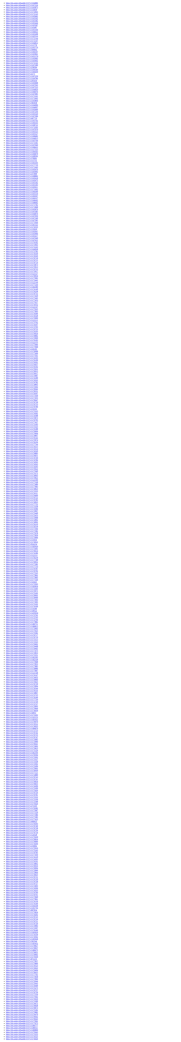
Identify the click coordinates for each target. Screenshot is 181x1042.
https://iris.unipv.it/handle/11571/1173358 (22, 506)
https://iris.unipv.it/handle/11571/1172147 (22, 41)
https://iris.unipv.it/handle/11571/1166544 (22, 70)
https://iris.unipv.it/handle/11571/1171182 (22, 143)
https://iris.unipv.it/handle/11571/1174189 (22, 378)
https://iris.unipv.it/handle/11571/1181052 (22, 719)
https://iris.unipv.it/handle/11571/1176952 (22, 562)
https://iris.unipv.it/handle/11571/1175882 (22, 1012)
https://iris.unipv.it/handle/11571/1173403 (22, 886)
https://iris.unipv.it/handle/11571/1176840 (22, 841)
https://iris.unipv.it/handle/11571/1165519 (22, 194)
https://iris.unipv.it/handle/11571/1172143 (22, 14)
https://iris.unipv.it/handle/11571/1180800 (22, 1030)
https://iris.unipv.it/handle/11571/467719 (21, 118)
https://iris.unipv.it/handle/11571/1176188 (22, 429)
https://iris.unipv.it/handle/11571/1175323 (22, 411)
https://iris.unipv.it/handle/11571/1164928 (22, 249)
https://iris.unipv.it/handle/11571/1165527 (22, 134)
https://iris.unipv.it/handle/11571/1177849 (22, 897)
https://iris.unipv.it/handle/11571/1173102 (22, 604)
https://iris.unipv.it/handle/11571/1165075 (22, 180)
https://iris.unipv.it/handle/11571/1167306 (22, 116)
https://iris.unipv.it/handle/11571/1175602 (22, 768)
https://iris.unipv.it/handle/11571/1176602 (22, 595)
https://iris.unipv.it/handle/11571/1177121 (22, 773)
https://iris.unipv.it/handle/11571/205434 (21, 81)
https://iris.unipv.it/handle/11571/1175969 (22, 338)
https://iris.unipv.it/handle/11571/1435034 (22, 613)
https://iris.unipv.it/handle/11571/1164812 (22, 43)
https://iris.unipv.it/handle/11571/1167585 (22, 220)
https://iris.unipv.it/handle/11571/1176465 (22, 648)
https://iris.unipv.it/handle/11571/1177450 (22, 855)
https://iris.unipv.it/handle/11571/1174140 (22, 904)
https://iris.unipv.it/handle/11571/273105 (21, 806)
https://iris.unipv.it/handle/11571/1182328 (22, 660)
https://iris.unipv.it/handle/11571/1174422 (22, 968)
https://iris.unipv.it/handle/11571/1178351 (22, 391)
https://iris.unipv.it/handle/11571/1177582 (22, 531)
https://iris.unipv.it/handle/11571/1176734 (22, 833)
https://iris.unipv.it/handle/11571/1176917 (22, 373)
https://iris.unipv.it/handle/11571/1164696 (22, 105)
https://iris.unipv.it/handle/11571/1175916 (22, 848)
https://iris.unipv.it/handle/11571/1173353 (22, 1034)
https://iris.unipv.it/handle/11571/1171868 (22, 207)
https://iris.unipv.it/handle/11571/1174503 (22, 462)
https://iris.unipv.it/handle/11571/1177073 (22, 1023)
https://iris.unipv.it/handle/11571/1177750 (22, 699)
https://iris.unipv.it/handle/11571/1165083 (22, 58)
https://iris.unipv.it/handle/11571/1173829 (22, 912)
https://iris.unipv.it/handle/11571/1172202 (22, 127)
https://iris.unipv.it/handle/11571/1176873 (22, 1008)
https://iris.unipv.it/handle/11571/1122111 (22, 555)
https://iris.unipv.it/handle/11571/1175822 (22, 478)
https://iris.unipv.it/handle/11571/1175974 (22, 440)
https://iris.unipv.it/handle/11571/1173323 (22, 642)
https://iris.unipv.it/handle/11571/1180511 (22, 1028)
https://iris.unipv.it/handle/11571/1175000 (22, 318)
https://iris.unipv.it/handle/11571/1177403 (22, 600)
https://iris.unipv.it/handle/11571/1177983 (22, 487)
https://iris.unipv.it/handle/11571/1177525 (22, 573)
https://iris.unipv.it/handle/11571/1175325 (22, 427)
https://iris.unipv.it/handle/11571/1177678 (22, 533)
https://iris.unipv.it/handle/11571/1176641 (22, 744)
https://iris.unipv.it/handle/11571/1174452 (22, 677)
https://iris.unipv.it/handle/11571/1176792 (22, 571)
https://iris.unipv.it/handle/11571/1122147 (22, 307)
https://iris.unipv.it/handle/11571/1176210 (22, 524)
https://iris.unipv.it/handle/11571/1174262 (22, 915)
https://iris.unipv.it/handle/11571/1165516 (22, 36)
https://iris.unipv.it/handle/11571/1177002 (22, 1021)
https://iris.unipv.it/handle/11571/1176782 (22, 382)
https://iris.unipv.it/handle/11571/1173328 (22, 762)
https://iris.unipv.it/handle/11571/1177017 (22, 302)
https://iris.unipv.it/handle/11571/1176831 (22, 952)
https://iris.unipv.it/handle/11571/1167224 (22, 5)
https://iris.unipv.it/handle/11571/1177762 (22, 974)
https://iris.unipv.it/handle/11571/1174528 (22, 316)
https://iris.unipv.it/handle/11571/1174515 (22, 447)
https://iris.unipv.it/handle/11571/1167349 (22, 218)
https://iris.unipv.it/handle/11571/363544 (21, 941)
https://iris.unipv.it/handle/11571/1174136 (22, 901)
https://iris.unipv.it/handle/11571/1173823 (22, 748)
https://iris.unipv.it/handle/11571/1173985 (22, 739)
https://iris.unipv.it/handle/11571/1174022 (22, 542)
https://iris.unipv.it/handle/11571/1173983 (22, 926)
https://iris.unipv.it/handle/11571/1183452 (22, 943)
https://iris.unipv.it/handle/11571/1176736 (22, 830)
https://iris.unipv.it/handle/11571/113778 (21, 45)
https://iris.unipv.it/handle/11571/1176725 (22, 917)
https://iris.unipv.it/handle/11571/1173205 (22, 589)
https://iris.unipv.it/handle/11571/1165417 (22, 236)
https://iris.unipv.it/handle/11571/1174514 (22, 449)
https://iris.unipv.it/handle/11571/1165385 (22, 211)
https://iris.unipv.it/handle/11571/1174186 (22, 553)
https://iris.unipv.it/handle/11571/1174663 (22, 475)
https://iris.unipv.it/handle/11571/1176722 (22, 498)
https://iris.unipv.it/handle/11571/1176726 (22, 793)
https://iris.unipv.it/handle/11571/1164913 (22, 138)
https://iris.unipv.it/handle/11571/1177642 (22, 997)
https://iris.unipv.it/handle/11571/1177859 (22, 535)
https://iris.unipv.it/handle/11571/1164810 (22, 89)
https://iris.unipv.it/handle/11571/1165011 (22, 187)
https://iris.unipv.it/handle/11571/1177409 (22, 353)
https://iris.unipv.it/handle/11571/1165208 (22, 34)
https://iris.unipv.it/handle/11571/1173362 (22, 764)
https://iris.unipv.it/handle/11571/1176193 (22, 331)
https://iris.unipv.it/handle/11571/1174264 (22, 844)
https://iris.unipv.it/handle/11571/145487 (21, 27)
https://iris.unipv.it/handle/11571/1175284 (22, 766)
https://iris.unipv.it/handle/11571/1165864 (22, 101)
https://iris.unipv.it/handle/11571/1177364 (22, 529)
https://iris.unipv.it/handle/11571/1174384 (22, 509)
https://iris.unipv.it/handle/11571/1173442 (22, 280)
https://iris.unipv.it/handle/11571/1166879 (22, 154)
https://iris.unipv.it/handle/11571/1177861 (22, 899)
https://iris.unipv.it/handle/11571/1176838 (22, 1006)
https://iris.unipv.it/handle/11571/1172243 (22, 247)
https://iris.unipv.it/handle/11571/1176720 (22, 923)
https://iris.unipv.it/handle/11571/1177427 (22, 422)
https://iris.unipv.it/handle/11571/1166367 (22, 196)
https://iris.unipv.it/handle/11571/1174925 (22, 875)
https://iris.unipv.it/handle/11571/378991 (21, 158)
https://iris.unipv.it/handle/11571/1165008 (22, 83)
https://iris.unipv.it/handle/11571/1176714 (22, 262)
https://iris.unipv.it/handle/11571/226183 (21, 349)
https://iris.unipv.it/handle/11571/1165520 (22, 114)
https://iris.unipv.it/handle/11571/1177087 (22, 810)
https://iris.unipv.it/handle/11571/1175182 (22, 1010)
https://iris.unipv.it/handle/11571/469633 (21, 821)
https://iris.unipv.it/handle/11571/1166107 (22, 52)
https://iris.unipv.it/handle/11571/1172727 (22, 704)
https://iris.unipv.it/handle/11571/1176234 (22, 557)
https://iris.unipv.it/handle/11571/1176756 (22, 992)
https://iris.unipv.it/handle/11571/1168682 (22, 203)
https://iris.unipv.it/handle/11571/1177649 (22, 471)
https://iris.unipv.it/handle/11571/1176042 (22, 389)
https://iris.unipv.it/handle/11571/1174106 (22, 606)
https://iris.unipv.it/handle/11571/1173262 (22, 757)
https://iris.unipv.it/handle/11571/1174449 (22, 986)
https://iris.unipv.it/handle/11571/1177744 (22, 444)
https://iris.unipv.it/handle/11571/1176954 (22, 276)
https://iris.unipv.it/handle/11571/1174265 (22, 467)
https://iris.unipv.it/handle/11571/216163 (21, 409)
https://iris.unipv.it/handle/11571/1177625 (22, 631)
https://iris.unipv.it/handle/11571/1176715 (22, 260)
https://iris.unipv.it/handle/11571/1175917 (22, 271)
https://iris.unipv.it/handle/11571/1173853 (22, 653)
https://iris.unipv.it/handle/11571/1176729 (22, 879)
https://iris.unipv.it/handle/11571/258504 (21, 67)
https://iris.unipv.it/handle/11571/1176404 (22, 970)
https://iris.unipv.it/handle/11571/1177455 (22, 398)
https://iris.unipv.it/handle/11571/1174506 (22, 314)
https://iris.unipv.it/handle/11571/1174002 (22, 522)
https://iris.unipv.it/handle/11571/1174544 (22, 688)
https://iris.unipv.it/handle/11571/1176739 (22, 684)
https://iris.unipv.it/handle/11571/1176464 (22, 431)
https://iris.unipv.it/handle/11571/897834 (21, 910)
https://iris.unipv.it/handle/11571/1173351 (22, 655)
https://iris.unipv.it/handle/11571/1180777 (22, 1026)
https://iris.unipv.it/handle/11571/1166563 (22, 152)
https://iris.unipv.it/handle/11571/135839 (21, 10)
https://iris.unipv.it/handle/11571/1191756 (22, 908)
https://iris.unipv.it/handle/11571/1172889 (22, 775)
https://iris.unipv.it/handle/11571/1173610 (22, 999)
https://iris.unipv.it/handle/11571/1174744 (22, 458)
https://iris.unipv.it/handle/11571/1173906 (22, 538)
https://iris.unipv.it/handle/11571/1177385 (22, 817)
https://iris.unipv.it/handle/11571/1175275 (22, 988)
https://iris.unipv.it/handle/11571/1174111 (22, 493)
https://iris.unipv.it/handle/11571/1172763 (22, 617)
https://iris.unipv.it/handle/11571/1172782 (22, 251)
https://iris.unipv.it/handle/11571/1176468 (22, 646)
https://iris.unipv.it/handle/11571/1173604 (22, 433)
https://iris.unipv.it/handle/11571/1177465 (22, 602)
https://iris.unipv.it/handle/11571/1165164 (22, 30)
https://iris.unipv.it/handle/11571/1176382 (22, 808)
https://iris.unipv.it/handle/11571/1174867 (22, 693)
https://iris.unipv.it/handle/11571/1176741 (22, 779)
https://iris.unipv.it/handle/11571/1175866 (22, 963)
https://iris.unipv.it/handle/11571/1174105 (22, 358)
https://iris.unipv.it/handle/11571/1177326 (22, 580)
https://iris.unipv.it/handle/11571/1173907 (22, 511)
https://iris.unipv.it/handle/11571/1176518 (22, 526)
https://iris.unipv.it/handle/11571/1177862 (22, 575)
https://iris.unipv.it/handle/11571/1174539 (22, 935)
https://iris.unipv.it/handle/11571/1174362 (22, 413)
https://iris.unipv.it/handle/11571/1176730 (22, 402)
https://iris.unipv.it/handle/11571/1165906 (22, 234)
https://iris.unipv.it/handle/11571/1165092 (22, 172)
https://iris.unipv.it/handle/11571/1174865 (22, 384)
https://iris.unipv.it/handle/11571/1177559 (22, 994)
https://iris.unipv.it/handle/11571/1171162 (22, 96)
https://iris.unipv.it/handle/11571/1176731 (22, 877)
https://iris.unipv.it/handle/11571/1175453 (22, 515)
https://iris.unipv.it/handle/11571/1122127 (22, 274)
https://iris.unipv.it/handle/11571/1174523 (22, 966)
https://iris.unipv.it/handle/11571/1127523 (22, 149)
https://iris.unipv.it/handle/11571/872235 (21, 959)
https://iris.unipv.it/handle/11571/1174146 (22, 697)
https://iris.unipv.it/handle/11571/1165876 (22, 209)
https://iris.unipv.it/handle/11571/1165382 (22, 21)
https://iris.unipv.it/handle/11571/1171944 (22, 223)
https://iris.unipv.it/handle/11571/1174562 (22, 937)
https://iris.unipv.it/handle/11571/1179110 (22, 691)
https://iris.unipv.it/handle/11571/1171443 (22, 167)
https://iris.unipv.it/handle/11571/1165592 (22, 18)
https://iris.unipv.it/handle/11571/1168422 (22, 147)
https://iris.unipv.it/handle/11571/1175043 (22, 1032)
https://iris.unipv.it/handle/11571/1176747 (22, 737)
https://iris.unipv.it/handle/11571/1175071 (22, 591)
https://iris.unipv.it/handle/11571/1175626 (22, 804)
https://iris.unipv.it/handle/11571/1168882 (22, 176)
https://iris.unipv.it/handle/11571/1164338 (22, 906)
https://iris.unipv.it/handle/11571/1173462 (22, 746)
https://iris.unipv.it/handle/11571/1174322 (22, 380)
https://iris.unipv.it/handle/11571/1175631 (22, 369)
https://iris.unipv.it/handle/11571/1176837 (22, 948)
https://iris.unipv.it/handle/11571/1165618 (22, 178)
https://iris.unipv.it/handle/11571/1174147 (22, 675)
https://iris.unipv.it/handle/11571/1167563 (22, 85)
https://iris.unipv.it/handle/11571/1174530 (22, 254)
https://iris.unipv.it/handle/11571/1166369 (22, 192)
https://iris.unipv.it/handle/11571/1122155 (22, 342)
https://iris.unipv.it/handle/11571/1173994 (22, 686)
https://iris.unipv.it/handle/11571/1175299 (22, 788)
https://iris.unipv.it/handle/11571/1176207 (22, 393)
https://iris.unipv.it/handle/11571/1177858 (22, 977)
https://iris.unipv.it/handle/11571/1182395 (22, 657)
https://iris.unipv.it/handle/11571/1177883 (22, 577)
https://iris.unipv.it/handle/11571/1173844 (22, 708)
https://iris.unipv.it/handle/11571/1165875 (22, 7)
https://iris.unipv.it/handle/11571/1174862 (22, 864)
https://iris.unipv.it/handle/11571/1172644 (22, 981)
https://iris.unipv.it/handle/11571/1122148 (22, 673)
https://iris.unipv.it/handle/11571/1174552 (22, 305)
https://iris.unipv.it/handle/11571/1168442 (22, 200)
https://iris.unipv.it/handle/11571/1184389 (22, 287)
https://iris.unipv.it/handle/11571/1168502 (22, 156)
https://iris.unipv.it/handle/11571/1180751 (22, 624)
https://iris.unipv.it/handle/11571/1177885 (22, 666)
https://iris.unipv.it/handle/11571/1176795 (22, 420)
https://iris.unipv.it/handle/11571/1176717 (22, 635)
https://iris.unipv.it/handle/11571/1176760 (22, 892)
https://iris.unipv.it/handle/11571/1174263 (22, 859)
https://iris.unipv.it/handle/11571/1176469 (22, 495)
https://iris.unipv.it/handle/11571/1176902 (22, 955)
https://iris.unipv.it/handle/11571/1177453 (22, 300)
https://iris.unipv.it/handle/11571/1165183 (22, 185)
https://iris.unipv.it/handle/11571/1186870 (22, 728)
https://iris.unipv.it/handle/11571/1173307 (22, 928)
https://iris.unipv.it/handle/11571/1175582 (22, 633)
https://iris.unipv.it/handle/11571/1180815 (22, 626)
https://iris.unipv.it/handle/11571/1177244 (22, 285)
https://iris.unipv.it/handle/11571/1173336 (22, 799)
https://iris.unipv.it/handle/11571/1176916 (22, 866)
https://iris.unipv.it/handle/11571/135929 (21, 229)
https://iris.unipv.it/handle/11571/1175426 (22, 790)
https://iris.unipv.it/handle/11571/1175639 (22, 837)
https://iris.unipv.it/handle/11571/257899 (21, 174)
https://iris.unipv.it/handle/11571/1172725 (22, 695)
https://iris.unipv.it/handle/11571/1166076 (22, 92)
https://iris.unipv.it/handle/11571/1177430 (22, 396)
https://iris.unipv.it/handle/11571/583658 (21, 103)
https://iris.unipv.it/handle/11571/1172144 (22, 38)
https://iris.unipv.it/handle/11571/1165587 (22, 25)
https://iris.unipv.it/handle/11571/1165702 (22, 121)
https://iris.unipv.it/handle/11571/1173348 (22, 801)
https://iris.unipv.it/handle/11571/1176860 (22, 679)
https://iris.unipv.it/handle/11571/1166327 (22, 198)
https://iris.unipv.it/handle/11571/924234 (21, 544)
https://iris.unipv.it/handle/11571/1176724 (22, 919)
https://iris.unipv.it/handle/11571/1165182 (22, 183)
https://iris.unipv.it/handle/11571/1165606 (22, 109)
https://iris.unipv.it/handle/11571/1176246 (22, 930)
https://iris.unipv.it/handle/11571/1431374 (22, 56)
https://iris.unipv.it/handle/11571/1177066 (22, 345)
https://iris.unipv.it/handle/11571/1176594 (22, 755)
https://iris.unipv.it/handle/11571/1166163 (22, 123)
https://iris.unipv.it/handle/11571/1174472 (22, 1003)
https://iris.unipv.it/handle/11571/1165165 (22, 163)
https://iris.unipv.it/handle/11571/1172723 (22, 730)
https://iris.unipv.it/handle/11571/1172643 (22, 983)
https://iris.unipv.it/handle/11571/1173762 (22, 322)
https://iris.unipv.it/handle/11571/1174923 (22, 502)
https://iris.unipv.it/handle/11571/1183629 (22, 932)
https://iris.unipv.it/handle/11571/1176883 (22, 453)
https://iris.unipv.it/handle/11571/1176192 (22, 367)
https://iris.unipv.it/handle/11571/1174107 (22, 325)
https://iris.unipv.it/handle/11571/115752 (21, 160)
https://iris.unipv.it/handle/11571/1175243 (22, 850)
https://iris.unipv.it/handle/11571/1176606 (22, 597)
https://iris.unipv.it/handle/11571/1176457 (22, 365)
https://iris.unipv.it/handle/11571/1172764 (22, 620)
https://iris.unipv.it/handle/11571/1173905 (22, 628)
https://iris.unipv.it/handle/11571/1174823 (22, 489)
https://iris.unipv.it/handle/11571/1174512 (22, 724)
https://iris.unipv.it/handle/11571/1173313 (22, 640)
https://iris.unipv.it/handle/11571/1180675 (22, 950)
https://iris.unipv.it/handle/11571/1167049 (22, 238)
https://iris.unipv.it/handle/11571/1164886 (22, 3)
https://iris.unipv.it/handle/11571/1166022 (22, 32)
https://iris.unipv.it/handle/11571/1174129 (22, 857)
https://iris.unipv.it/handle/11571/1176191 (22, 861)
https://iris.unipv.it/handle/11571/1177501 (22, 356)
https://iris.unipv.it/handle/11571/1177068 (22, 347)
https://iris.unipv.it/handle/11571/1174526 (22, 256)
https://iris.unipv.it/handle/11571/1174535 (22, 227)
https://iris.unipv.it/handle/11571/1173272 (22, 473)
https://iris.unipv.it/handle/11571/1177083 (22, 278)
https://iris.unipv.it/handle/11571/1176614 (22, 551)
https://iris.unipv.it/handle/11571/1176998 (22, 351)
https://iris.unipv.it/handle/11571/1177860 (22, 979)
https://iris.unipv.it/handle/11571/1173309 (22, 1001)
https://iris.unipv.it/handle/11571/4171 (20, 74)
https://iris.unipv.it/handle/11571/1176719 (22, 637)
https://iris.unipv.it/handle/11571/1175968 (22, 518)
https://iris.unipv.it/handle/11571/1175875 (22, 418)
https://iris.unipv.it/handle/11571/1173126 (22, 750)
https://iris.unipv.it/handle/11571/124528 (21, 835)
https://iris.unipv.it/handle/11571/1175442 (22, 387)
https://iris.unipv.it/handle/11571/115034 (21, 540)
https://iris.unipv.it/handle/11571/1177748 (22, 560)
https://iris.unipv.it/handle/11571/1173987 (22, 376)
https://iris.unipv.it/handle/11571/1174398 (22, 416)
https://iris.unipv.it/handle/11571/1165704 (22, 140)
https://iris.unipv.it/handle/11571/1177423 (22, 819)
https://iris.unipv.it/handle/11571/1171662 (22, 98)
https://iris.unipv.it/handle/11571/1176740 (22, 826)
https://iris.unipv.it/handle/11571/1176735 (22, 735)
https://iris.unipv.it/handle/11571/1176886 (22, 668)
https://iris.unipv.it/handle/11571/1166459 (22, 72)
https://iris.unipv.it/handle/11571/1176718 (22, 258)
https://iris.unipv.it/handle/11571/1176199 (22, 360)
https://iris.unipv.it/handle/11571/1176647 (22, 400)
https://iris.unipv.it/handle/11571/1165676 (22, 169)
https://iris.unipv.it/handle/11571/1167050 (22, 216)
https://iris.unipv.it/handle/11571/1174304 (22, 888)
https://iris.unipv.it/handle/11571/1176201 (22, 362)
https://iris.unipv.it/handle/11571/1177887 (22, 671)
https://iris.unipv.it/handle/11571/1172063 (22, 12)
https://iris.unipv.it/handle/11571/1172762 (22, 615)
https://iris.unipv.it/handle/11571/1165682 (22, 16)
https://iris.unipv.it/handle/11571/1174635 (22, 726)
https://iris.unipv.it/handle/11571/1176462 (22, 644)
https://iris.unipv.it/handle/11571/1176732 (22, 294)
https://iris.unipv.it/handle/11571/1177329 (22, 813)
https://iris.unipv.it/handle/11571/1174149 (22, 289)
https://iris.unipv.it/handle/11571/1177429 (22, 296)
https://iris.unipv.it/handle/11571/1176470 (22, 1014)
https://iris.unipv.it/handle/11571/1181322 (22, 225)
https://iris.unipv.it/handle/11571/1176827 (22, 946)
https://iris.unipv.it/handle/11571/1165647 (22, 231)
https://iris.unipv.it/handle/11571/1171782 (22, 205)
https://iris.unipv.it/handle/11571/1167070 (22, 129)
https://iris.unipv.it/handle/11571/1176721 (22, 921)
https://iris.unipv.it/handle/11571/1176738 (22, 828)
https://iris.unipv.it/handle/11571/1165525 (22, 132)
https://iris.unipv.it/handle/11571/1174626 (22, 1039)
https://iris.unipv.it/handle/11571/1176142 (22, 438)
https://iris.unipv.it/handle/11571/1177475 (22, 651)
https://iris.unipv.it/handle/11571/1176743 (22, 777)
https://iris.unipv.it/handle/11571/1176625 (22, 972)
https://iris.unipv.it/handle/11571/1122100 (22, 480)
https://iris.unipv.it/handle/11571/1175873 (22, 265)
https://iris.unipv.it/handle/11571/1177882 (22, 622)
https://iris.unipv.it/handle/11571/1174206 (22, 786)
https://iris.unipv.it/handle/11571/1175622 (22, 469)
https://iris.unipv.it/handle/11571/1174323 (22, 890)
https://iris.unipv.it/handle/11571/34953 (21, 713)
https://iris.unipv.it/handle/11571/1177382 (22, 564)
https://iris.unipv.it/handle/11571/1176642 (22, 1017)
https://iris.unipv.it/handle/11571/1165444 (22, 23)
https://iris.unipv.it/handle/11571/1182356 (22, 753)
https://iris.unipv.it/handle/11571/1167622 (22, 240)
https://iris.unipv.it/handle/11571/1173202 (22, 715)
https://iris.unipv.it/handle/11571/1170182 (22, 243)
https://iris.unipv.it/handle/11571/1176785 (22, 852)
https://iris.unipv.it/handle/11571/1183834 (22, 586)
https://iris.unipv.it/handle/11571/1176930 (22, 770)
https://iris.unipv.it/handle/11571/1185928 (22, 939)
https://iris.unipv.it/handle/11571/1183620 (22, 546)
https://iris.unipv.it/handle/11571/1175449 (22, 513)
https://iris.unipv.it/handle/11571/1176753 (22, 329)
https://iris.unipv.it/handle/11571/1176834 (22, 782)
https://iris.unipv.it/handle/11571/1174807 (22, 435)
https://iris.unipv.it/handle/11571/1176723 (22, 269)
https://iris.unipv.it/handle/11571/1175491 (22, 549)
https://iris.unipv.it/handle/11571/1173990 (22, 742)
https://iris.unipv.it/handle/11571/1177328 (22, 482)
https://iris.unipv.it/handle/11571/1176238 (22, 291)
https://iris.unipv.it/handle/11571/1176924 (22, 333)
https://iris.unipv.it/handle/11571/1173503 (22, 584)
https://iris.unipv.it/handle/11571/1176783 (22, 500)
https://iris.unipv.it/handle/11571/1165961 (22, 54)
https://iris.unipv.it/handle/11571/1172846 (22, 870)
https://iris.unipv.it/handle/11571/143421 (21, 582)
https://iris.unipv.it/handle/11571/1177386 (22, 815)
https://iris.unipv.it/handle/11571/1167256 (22, 112)
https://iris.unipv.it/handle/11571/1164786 (22, 78)
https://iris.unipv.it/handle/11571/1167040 (22, 145)
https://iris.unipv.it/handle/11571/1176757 (22, 990)
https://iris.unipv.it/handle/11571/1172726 (22, 702)
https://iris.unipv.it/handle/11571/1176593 (22, 824)
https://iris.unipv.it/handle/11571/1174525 (22, 1037)
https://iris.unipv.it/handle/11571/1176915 (22, 371)
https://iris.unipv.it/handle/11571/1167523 (22, 87)
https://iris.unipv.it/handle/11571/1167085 (22, 94)
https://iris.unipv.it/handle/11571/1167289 (22, 65)
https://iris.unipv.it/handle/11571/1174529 (22, 451)
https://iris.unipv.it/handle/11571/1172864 (22, 872)
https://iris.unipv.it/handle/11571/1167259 (22, 76)
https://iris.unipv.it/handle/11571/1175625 (22, 682)
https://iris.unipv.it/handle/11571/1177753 (22, 566)
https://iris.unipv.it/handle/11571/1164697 (22, 107)
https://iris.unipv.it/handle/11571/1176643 (22, 1019)
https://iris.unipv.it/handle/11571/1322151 (22, 717)
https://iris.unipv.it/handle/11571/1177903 (22, 311)
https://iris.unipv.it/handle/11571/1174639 (22, 711)
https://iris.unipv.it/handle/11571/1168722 (22, 125)
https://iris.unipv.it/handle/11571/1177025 (22, 309)
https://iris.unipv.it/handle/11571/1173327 (22, 759)
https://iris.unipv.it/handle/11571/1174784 (22, 460)
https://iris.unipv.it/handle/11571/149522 (21, 611)
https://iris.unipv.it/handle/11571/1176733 (22, 404)
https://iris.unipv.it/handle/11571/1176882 (22, 336)
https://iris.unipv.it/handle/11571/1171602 (22, 189)
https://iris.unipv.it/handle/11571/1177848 (22, 662)
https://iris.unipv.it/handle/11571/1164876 (22, 214)
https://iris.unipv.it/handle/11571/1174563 (22, 464)
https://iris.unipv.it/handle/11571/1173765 (22, 327)
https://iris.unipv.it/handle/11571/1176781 (22, 795)
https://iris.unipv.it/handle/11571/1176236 (22, 442)
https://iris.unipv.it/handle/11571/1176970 (22, 722)
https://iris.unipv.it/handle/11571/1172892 (22, 520)
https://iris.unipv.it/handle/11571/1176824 (22, 839)
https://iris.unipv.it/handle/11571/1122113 (22, 320)
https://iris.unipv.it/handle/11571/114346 (21, 609)
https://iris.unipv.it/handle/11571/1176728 (22, 881)
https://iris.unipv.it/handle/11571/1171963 (22, 245)
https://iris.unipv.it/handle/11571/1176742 (22, 733)
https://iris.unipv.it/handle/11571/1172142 (22, 63)
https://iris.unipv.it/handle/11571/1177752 (22, 504)
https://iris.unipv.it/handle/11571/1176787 (22, 569)
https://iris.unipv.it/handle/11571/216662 (21, 846)
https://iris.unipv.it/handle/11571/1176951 (22, 455)
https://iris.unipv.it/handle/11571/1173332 (22, 797)
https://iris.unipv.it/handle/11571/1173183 (22, 424)
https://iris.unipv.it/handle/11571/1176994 (22, 868)
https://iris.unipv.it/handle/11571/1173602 (22, 706)
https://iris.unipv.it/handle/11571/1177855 (22, 664)
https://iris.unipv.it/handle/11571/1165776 (22, 47)
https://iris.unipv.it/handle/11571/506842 (21, 50)
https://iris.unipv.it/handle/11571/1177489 (22, 484)
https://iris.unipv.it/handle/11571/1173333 (22, 491)
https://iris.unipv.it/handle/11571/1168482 (22, 136)
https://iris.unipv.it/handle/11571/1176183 (22, 340)
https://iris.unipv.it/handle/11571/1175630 (22, 957)
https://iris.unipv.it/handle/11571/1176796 (22, 407)
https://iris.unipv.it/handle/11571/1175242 (22, 593)
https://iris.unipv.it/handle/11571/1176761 (22, 895)
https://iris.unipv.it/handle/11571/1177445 (22, 298)
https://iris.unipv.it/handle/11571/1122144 (22, 282)
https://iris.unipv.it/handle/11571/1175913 (22, 267)
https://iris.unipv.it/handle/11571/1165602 (22, 61)
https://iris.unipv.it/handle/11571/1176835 (22, 784)
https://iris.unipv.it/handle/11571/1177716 (22, 165)
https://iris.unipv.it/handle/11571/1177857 (22, 961)
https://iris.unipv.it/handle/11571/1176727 (22, 884)
